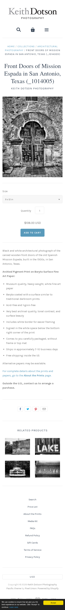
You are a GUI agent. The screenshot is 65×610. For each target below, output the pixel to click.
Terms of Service (32, 550)
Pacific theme (13, 588)
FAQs (32, 528)
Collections (26, 46)
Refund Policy (32, 535)
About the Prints (33, 514)
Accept (53, 602)
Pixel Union (31, 588)
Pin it (36, 409)
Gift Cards (32, 542)
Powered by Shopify (48, 588)
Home (11, 46)
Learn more (13, 607)
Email (44, 409)
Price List (33, 506)
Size (5, 191)
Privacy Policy (32, 557)
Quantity (26, 210)
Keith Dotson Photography (32, 88)
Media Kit (33, 521)
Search (32, 499)
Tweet (28, 409)
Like (20, 409)
